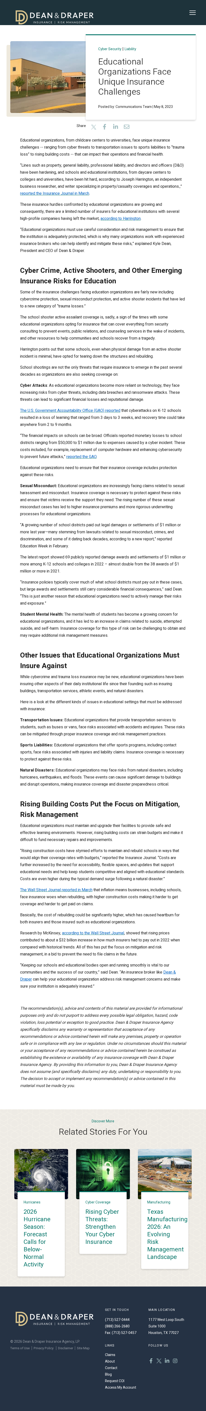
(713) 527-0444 (117, 1319)
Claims (110, 1355)
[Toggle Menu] (192, 13)
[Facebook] (104, 128)
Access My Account (120, 1387)
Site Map (83, 1348)
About (110, 1361)
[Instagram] (175, 1361)
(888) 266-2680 (117, 1326)
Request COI (114, 1381)
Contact (111, 1368)
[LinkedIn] (115, 128)
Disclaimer (65, 1348)
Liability (130, 48)
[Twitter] (93, 128)
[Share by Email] (126, 128)
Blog (108, 1374)
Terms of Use (20, 1348)
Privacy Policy (44, 1348)
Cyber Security (109, 48)
